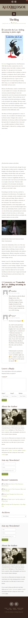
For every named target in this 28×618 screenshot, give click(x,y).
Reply (5, 320)
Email (12, 393)
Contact (20, 609)
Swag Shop (9, 609)
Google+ (23, 450)
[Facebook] (12, 1)
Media (15, 609)
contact (3, 454)
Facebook (14, 450)
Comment (4, 376)
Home (6, 608)
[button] (14, 14)
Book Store (20, 608)
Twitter (10, 450)
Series (14, 608)
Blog (10, 608)
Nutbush (6, 430)
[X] (15, 1)
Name (3, 393)
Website (20, 393)
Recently (4, 63)
